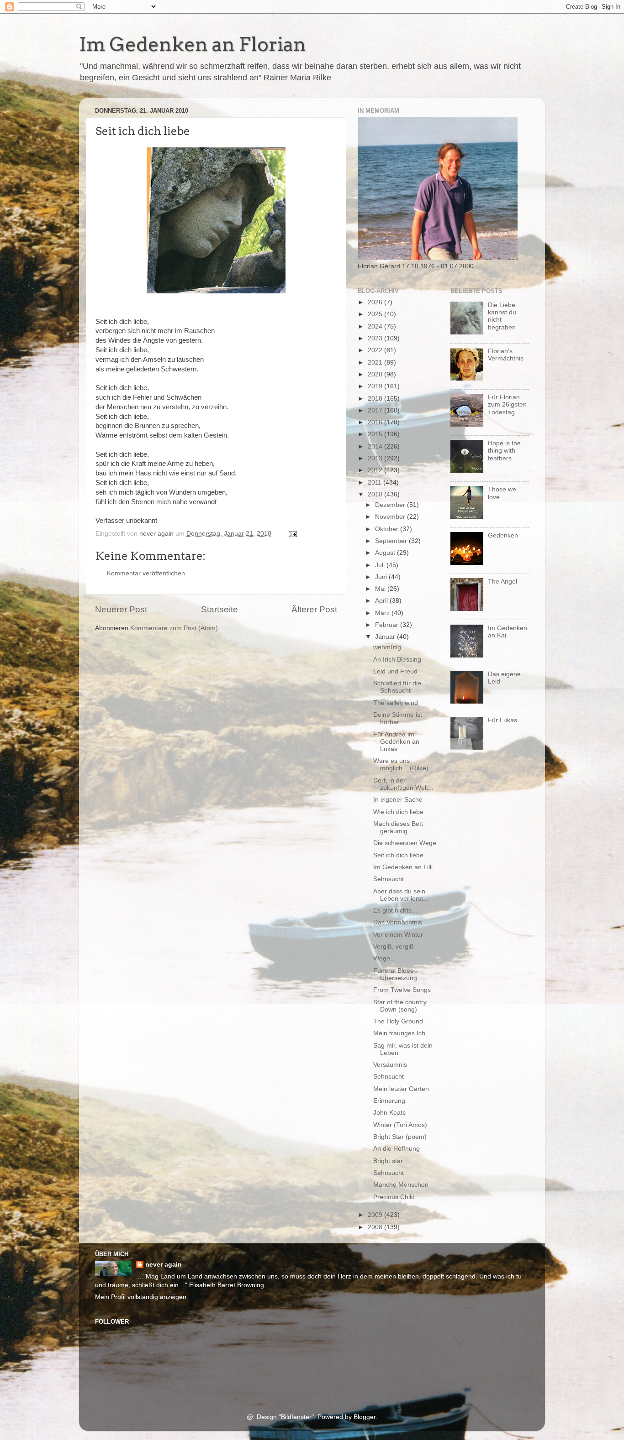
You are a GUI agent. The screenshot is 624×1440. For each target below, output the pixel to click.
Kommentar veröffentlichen (146, 573)
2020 (376, 374)
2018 (376, 398)
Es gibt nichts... (395, 910)
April (382, 600)
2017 (376, 410)
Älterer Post (314, 609)
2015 (376, 434)
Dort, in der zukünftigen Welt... (403, 784)
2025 (376, 314)
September (392, 540)
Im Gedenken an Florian (192, 44)
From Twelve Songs (402, 989)
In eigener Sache (398, 799)
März (383, 613)
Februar (387, 624)
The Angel (502, 581)
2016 (376, 422)
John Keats (389, 1112)
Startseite (219, 609)
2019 (376, 386)
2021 (376, 362)
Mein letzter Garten (401, 1088)
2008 (376, 1227)
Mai (381, 588)
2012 (376, 470)
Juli (380, 565)
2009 (376, 1214)
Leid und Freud (395, 671)
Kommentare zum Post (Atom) (174, 628)
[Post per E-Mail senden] (292, 533)
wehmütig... (390, 647)
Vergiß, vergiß (393, 946)
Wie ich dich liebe (398, 812)
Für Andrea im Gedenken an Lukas (396, 741)
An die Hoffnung (396, 1148)
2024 (376, 326)
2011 (375, 482)
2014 (376, 446)
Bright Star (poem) (400, 1136)
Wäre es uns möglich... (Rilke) (400, 764)
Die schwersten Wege (404, 843)
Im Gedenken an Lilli (403, 867)
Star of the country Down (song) (400, 1006)
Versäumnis (390, 1064)
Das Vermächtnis (397, 922)
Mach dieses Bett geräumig (398, 827)
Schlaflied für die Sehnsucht (397, 687)
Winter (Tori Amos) (400, 1125)
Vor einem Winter (398, 934)
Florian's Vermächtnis (506, 355)
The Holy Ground (398, 1021)
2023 (376, 338)
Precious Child (394, 1197)
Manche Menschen (400, 1184)
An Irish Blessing (397, 659)
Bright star (388, 1161)
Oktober (387, 529)
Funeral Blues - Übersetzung (395, 974)
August (386, 552)
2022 (376, 350)
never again (163, 1264)
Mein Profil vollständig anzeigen (140, 1297)
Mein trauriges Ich (399, 1033)
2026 (376, 302)
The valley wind (395, 702)
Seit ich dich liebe (398, 855)
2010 (376, 494)
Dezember (391, 504)
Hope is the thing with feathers (504, 450)
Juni (382, 577)
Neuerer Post (121, 609)
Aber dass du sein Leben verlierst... (400, 895)
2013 (376, 458)
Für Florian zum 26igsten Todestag (507, 404)
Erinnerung (389, 1100)
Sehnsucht (388, 879)
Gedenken (503, 535)
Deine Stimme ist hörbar (397, 718)
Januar (386, 636)
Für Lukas (502, 720)
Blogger (364, 1417)
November (391, 516)
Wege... (384, 958)
